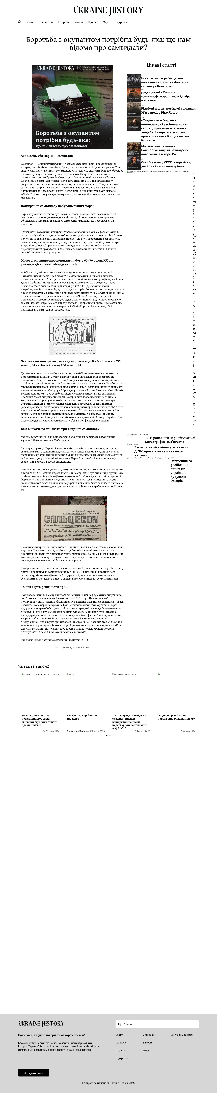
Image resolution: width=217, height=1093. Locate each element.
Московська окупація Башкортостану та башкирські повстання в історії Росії (165, 149)
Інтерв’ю (143, 117)
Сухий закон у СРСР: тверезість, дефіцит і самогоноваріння (166, 164)
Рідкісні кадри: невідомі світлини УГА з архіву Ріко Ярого (168, 110)
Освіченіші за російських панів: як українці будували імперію (181, 470)
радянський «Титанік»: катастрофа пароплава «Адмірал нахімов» (167, 96)
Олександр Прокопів (78, 731)
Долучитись (33, 1073)
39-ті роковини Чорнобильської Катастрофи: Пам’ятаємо (170, 439)
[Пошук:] (157, 1025)
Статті (142, 74)
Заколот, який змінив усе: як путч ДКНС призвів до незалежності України (161, 451)
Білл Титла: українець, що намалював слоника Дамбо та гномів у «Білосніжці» (164, 81)
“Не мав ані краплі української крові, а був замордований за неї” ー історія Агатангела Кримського (194, 302)
